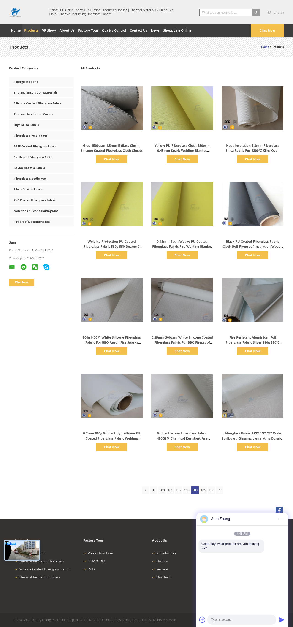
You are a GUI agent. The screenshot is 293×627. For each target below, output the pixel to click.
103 (187, 490)
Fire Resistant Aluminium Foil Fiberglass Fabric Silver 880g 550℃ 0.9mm (252, 342)
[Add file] (202, 620)
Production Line (100, 553)
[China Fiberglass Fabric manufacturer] (26, 12)
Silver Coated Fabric (28, 189)
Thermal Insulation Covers (33, 114)
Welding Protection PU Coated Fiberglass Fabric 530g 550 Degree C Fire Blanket (112, 246)
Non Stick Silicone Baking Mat (36, 211)
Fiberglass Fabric (26, 82)
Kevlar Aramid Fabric (29, 168)
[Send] (281, 620)
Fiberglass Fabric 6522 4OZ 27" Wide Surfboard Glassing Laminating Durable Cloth (253, 438)
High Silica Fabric (26, 125)
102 (178, 490)
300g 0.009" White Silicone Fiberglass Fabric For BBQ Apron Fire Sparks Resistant (112, 342)
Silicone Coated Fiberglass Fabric (38, 103)
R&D (91, 569)
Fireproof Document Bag (32, 222)
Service (162, 569)
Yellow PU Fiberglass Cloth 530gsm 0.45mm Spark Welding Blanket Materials (182, 150)
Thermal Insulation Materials (35, 92)
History (162, 561)
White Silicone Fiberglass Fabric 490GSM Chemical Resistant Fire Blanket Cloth (182, 438)
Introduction (166, 553)
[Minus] (281, 519)
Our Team (164, 577)
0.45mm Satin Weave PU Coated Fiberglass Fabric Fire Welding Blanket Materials (182, 246)
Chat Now (267, 30)
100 (162, 490)
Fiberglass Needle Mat (30, 178)
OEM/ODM (96, 561)
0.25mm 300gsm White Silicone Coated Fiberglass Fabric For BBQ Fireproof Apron (182, 342)
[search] (256, 12)
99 (154, 490)
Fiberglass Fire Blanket (30, 135)
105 (203, 490)
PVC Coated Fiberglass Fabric (35, 200)
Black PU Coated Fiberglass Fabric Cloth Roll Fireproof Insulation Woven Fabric (252, 246)
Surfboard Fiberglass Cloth (33, 157)
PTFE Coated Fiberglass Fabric (35, 146)
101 (170, 490)
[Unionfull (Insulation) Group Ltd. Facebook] (279, 510)
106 (211, 490)
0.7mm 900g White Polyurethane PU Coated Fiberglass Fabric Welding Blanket (111, 438)
